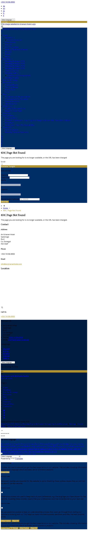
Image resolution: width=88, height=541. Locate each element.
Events (8, 54)
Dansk (37, 444)
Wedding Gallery (12, 73)
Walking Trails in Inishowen (16, 49)
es (4, 11)
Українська (42, 449)
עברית (3, 449)
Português (62, 449)
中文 (55, 451)
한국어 (55, 449)
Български (33, 446)
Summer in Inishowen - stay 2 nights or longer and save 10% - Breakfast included (37, 120)
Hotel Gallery (10, 42)
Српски (25, 451)
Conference (8, 106)
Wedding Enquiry (12, 78)
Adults (3, 180)
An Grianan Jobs (11, 130)
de (4, 6)
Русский (4, 451)
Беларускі (42, 446)
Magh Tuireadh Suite (13, 111)
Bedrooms (7, 82)
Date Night (9, 123)
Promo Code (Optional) (10, 199)
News (7, 56)
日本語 (49, 449)
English (6, 351)
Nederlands (22, 449)
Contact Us (7, 127)
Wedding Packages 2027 (15, 63)
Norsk (15, 449)
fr (3, 13)
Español (6, 353)
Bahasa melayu (18, 446)
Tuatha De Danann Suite (15, 108)
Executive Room (11, 87)
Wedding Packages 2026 (15, 61)
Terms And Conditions (16, 426)
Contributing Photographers (19, 75)
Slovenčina (48, 451)
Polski (69, 449)
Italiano (6, 358)
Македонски (6, 446)
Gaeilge (66, 444)
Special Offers (8, 115)
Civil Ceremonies (11, 71)
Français (6, 356)
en (4, 8)
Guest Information (14, 40)
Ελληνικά (44, 444)
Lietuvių (73, 444)
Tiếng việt (77, 449)
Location (8, 45)
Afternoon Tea (11, 104)
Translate (19, 458)
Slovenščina (39, 451)
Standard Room (11, 85)
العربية (55, 444)
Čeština (50, 446)
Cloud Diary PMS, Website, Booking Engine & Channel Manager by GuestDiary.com (34, 424)
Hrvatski (66, 446)
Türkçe (30, 449)
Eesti (50, 444)
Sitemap (72, 424)
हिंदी (54, 446)
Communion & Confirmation (16, 99)
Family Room (10, 89)
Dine (5, 94)
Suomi (60, 444)
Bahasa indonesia (77, 446)
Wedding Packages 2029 (15, 68)
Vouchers (7, 113)
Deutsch (6, 348)
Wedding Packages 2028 (15, 66)
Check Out (5, 177)
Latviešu (80, 444)
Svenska (18, 451)
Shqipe (31, 451)
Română (11, 451)
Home (5, 35)
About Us (9, 37)
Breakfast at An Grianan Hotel (17, 97)
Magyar (59, 446)
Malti (26, 446)
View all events (7, 378)
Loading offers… (11, 118)
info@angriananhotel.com (11, 264)
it (3, 15)
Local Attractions (12, 47)
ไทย (35, 449)
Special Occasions (12, 101)
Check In (4, 175)
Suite (7, 92)
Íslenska (8, 449)
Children (4, 189)
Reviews (8, 52)
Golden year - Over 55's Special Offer (19, 125)
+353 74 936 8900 (8, 2)
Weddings (7, 59)
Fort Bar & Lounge (10, 80)
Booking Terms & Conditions (16, 132)
